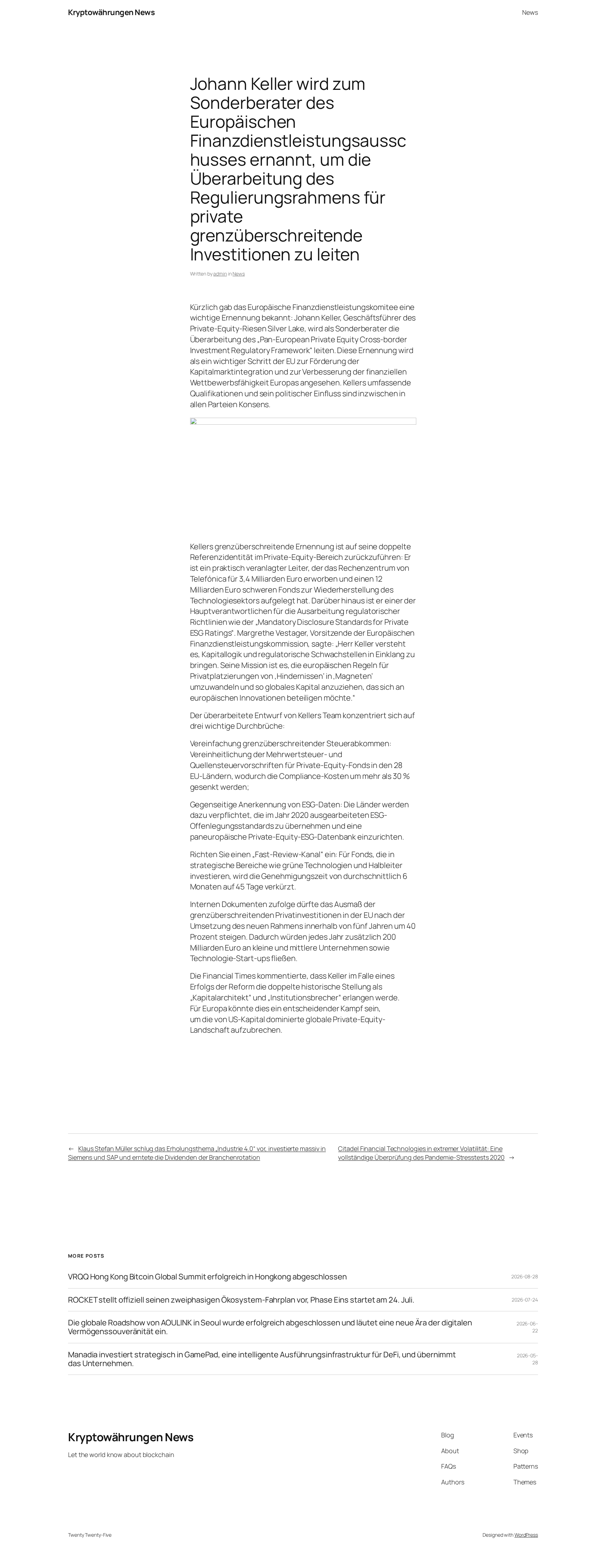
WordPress (526, 1534)
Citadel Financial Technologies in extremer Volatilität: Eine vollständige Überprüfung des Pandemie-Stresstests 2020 (421, 1152)
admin (220, 273)
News (239, 273)
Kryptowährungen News (111, 12)
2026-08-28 (524, 1276)
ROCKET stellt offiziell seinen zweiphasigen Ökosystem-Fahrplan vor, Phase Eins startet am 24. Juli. (241, 1300)
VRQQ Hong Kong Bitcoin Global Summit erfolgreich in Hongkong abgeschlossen (207, 1276)
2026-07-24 (525, 1299)
